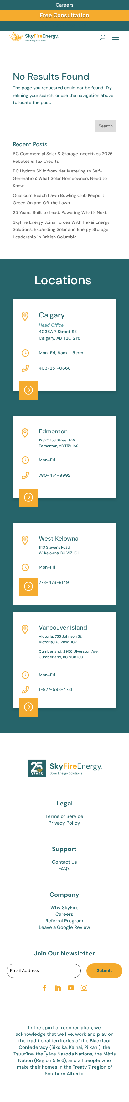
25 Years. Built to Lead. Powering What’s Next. (60, 212)
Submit (104, 970)
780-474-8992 (54, 475)
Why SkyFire (64, 908)
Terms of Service (64, 816)
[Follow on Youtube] (71, 988)
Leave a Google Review (64, 927)
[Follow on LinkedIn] (57, 988)
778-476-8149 (54, 582)
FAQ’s (64, 868)
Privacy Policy (64, 823)
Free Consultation (64, 15)
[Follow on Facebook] (44, 988)
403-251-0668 (55, 368)
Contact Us (64, 862)
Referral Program (64, 921)
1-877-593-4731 (55, 689)
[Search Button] (102, 37)
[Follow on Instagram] (84, 988)
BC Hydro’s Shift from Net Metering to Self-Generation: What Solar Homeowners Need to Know (60, 178)
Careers (65, 5)
